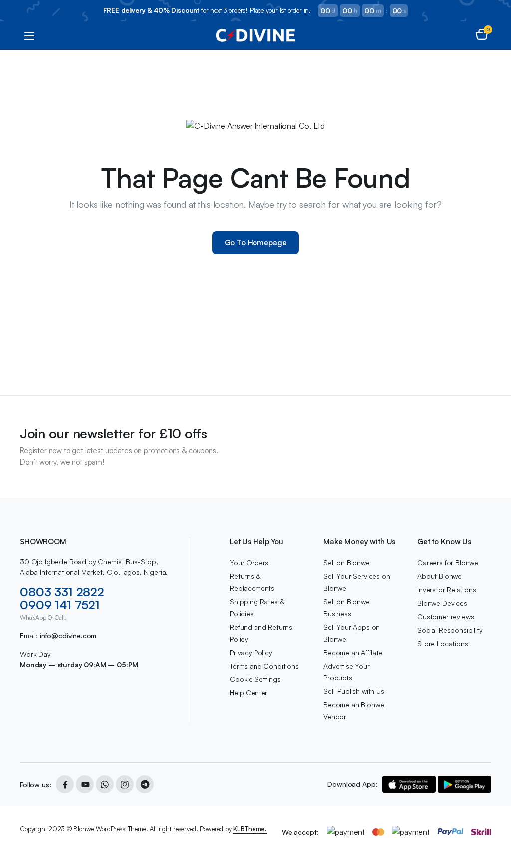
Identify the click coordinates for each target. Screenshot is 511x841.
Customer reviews (445, 616)
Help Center (248, 692)
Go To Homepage (256, 242)
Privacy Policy (251, 652)
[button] (481, 35)
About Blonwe (439, 576)
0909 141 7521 (60, 604)
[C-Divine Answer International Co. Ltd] (256, 35)
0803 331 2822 (62, 591)
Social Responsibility (450, 630)
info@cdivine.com (68, 635)
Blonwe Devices (442, 603)
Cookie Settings (255, 679)
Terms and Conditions (264, 666)
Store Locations (442, 643)
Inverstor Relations (446, 589)
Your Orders (249, 562)
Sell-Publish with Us (353, 691)
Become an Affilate (352, 652)
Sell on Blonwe (346, 562)
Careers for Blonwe (447, 562)
